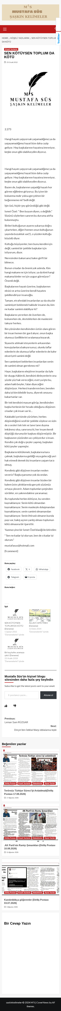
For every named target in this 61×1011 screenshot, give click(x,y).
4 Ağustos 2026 (12, 907)
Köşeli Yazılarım (11, 49)
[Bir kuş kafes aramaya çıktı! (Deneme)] (15, 645)
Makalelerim (37, 783)
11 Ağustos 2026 (12, 852)
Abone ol (48, 695)
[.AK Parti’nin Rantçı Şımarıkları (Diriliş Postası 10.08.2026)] (30, 823)
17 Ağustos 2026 (12, 798)
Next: (35, 728)
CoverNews (42, 1002)
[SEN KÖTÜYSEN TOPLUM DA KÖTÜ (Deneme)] (15, 615)
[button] (5, 28)
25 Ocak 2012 (12, 62)
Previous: (16, 720)
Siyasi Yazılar (50, 783)
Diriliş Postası (10, 783)
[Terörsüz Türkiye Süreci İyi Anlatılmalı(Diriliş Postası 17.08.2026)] (30, 768)
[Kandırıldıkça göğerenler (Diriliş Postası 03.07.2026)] (30, 877)
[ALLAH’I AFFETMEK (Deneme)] (40, 615)
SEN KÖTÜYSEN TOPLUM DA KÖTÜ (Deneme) (14, 626)
